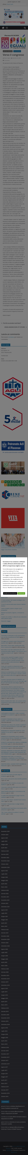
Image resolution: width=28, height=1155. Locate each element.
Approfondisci (6, 579)
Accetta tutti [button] (21, 593)
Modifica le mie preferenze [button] (10, 593)
